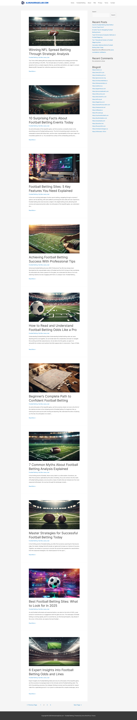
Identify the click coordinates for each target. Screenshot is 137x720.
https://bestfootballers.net (99, 118)
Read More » (32, 71)
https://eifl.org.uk (97, 99)
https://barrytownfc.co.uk (99, 96)
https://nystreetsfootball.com (100, 115)
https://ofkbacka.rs (97, 110)
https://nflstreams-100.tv (99, 131)
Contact (113, 3)
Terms (106, 3)
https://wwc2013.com (98, 72)
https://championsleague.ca (100, 129)
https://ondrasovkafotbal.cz (100, 80)
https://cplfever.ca (97, 86)
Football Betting (81, 3)
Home (72, 3)
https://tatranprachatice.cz (99, 83)
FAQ (94, 3)
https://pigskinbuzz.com (99, 88)
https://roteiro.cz (97, 70)
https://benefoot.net (97, 123)
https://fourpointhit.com (99, 126)
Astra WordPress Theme (89, 715)
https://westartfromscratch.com (101, 104)
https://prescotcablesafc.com (100, 91)
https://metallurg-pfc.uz (99, 75)
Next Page (78, 705)
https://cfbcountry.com (98, 94)
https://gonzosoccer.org (99, 78)
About (89, 3)
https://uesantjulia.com (98, 121)
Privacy (100, 3)
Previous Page (32, 705)
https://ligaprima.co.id (98, 102)
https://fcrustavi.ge (97, 113)
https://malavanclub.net (98, 107)
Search (94, 11)
